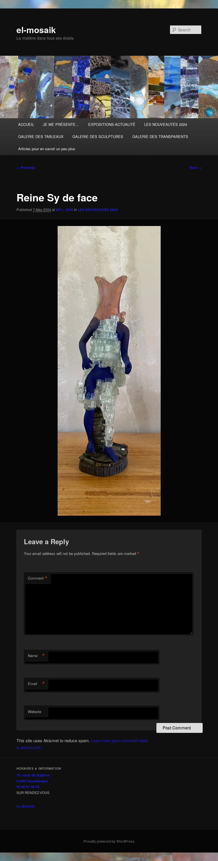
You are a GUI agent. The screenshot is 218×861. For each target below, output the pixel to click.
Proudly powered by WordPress (109, 841)
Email (36, 683)
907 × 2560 (64, 209)
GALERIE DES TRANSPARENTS (160, 136)
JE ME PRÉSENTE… (61, 124)
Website (34, 711)
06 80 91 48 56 (28, 786)
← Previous (25, 167)
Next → (196, 167)
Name (36, 655)
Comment (37, 578)
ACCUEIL (26, 124)
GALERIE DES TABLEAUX (41, 136)
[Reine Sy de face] (109, 371)
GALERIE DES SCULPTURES (97, 136)
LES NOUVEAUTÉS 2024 (165, 124)
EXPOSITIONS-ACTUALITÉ (111, 124)
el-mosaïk (25, 806)
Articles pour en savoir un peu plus (46, 148)
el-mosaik (36, 29)
